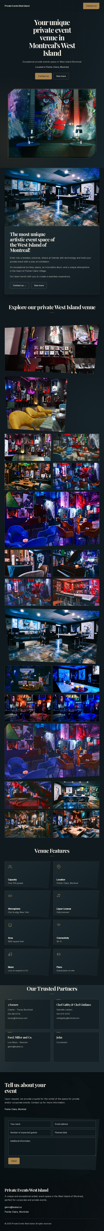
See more (61, 76)
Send (14, 1161)
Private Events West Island (17, 5)
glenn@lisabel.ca (13, 1207)
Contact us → (19, 285)
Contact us (91, 6)
